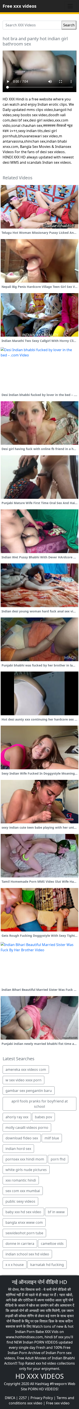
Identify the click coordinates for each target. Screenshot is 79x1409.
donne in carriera (19, 1243)
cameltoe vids (52, 1243)
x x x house (14, 1264)
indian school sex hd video (27, 1254)
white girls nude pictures (26, 1169)
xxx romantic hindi (20, 1180)
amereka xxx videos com (25, 1069)
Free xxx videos (19, 6)
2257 (23, 1397)
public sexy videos (20, 1201)
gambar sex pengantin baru (28, 1090)
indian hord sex (18, 1148)
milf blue (52, 1138)
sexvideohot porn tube (24, 1233)
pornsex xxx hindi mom (24, 1159)
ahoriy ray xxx (16, 1117)
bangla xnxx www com (24, 1222)
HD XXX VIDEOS (39, 1376)
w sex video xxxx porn (23, 1080)
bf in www (56, 1211)
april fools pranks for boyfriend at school (39, 1104)
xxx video (34, 1403)
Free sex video (58, 1403)
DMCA (10, 1397)
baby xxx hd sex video (23, 1211)
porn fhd (58, 1159)
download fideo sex (21, 1138)
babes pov (43, 1117)
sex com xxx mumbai (22, 1190)
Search (69, 25)
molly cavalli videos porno (26, 1127)
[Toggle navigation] (70, 6)
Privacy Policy (42, 1397)
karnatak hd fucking (47, 1264)
